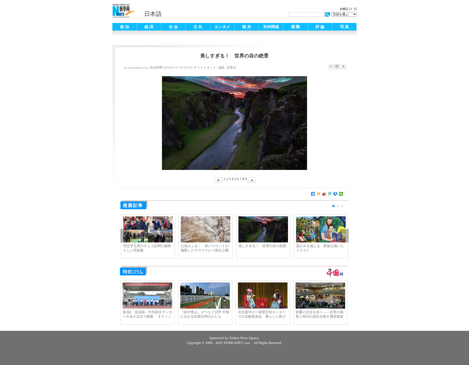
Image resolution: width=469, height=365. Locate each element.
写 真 (344, 27)
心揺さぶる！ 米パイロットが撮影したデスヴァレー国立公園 (205, 248)
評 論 (320, 27)
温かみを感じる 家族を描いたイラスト (320, 248)
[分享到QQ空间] (319, 194)
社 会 (173, 27)
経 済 (149, 27)
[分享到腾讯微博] (330, 194)
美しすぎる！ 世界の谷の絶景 (262, 246)
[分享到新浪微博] (324, 194)
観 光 (246, 27)
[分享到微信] (341, 194)
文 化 (197, 27)
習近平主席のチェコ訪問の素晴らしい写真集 (147, 248)
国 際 (295, 27)
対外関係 (271, 27)
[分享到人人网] (335, 194)
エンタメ (222, 27)
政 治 (124, 27)
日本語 (153, 14)
